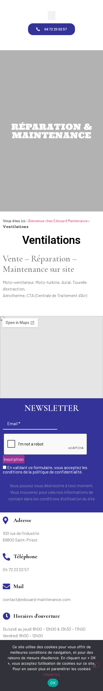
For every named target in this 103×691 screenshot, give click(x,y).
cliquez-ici (51, 674)
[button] (51, 15)
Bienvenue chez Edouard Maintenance (58, 220)
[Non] (94, 665)
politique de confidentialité (57, 471)
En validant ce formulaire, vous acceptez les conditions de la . (45, 469)
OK (52, 683)
